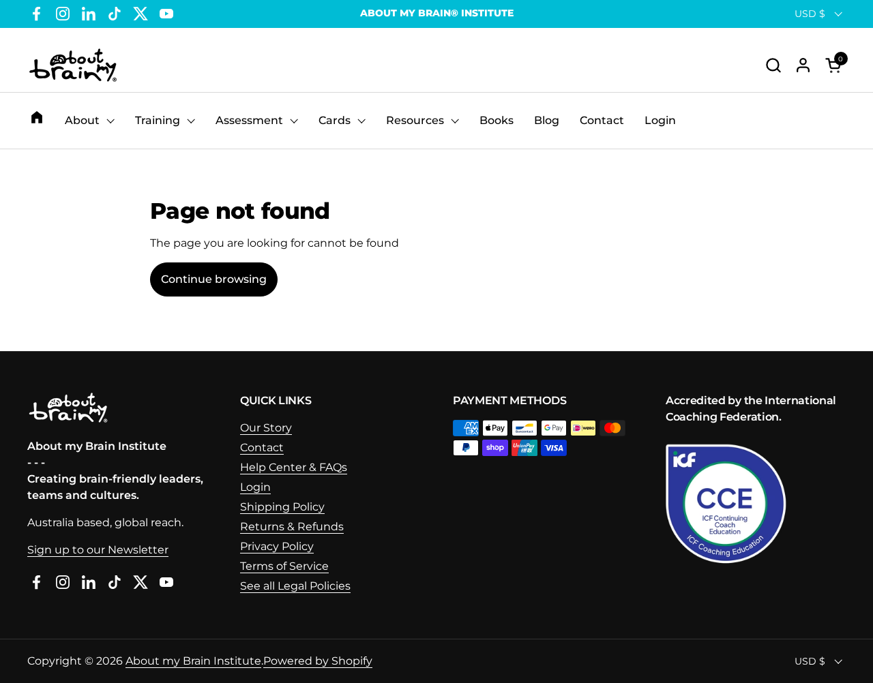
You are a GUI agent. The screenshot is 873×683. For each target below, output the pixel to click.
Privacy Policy (277, 546)
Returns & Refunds (292, 526)
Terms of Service (284, 566)
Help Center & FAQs (293, 467)
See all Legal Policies (295, 585)
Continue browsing (214, 279)
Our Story (266, 427)
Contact (262, 447)
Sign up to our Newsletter (97, 549)
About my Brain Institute (193, 660)
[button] (773, 65)
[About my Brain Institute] (73, 65)
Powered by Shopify (317, 660)
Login (255, 487)
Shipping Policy (282, 506)
